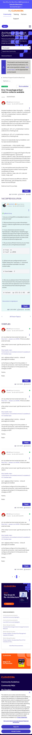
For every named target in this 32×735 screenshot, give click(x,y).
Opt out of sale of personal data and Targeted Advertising (16, 721)
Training (16, 14)
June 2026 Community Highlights (11, 622)
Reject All (15, 726)
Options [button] (6, 81)
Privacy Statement (22, 717)
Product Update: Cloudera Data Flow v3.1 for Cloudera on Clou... (14, 640)
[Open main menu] (30, 26)
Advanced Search (6, 56)
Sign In (5, 26)
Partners (23, 14)
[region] (16, 712)
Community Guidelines (10, 682)
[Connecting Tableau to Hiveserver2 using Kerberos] (30, 316)
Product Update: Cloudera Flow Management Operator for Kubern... (14, 634)
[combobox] (16, 51)
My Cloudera (6, 690)
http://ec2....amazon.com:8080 (10, 339)
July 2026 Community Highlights (11, 617)
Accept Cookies (16, 731)
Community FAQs (8, 685)
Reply (26, 191)
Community (7, 14)
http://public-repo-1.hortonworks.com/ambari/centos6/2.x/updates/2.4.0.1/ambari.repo (15, 352)
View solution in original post (10, 301)
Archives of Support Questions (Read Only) (14, 77)
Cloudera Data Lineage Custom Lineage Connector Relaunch (16, 627)
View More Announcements (16, 645)
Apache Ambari (11, 96)
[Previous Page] (12, 576)
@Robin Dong (8, 213)
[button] (29, 107)
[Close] (30, 692)
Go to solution (23, 86)
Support (16, 19)
